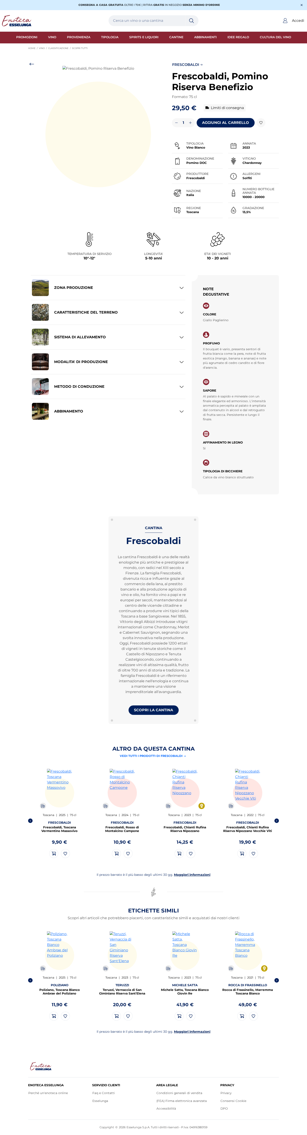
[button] (98, 129)
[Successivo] (276, 820)
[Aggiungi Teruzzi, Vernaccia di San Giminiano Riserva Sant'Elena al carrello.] (116, 1016)
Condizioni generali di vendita (179, 1093)
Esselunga (100, 1102)
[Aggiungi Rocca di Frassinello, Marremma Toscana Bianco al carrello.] (241, 1016)
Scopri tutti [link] (80, 48)
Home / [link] (33, 48)
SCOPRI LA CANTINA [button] (153, 710)
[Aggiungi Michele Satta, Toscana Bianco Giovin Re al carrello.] (179, 1016)
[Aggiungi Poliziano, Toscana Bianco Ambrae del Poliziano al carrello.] (53, 1016)
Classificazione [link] (60, 48)
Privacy (225, 1093)
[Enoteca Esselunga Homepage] (41, 1066)
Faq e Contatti (103, 1093)
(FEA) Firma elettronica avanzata (181, 1102)
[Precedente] (30, 820)
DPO (224, 1109)
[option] (59, 813)
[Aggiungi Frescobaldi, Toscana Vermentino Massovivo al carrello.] (53, 853)
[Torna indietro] (31, 64)
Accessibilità (166, 1108)
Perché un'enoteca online (48, 1093)
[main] (153, 545)
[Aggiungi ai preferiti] (260, 122)
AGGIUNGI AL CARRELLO (225, 122)
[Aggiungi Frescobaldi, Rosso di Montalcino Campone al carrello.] (116, 853)
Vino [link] (43, 48)
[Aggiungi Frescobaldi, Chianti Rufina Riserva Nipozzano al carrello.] (179, 853)
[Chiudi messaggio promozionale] (301, 4)
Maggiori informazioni (192, 875)
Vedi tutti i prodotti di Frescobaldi (151, 756)
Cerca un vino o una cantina (138, 20)
